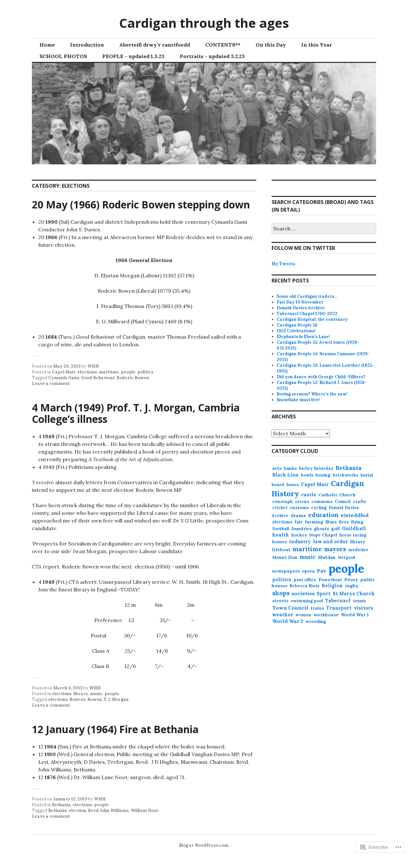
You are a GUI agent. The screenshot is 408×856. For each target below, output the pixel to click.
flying (357, 522)
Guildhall (354, 528)
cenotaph (282, 501)
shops (280, 593)
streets (280, 601)
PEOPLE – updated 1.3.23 (133, 56)
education (323, 515)
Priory (351, 579)
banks (290, 468)
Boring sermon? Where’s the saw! (312, 394)
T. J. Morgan (116, 699)
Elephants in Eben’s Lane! (303, 336)
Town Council (290, 607)
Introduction (87, 44)
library (80, 693)
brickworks (345, 475)
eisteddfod (354, 515)
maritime (109, 372)
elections (87, 372)
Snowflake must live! (298, 399)
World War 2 (287, 621)
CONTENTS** (222, 44)
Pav (321, 570)
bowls (307, 475)
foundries (301, 528)
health (280, 535)
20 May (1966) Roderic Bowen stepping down (141, 204)
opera (308, 571)
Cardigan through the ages (204, 23)
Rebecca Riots (304, 586)
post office (305, 579)
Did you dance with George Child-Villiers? (321, 376)
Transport (339, 608)
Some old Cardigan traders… (307, 296)
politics (145, 372)
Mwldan (327, 557)
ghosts (321, 528)
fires (344, 522)
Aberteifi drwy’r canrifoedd (154, 44)
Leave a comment (51, 383)
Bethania (61, 804)
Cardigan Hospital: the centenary (312, 319)
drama (298, 515)
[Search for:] (324, 229)
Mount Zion (284, 557)
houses (279, 541)
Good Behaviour (98, 377)
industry (300, 541)
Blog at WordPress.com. (204, 845)
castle (308, 495)
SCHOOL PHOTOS (63, 56)
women (303, 615)
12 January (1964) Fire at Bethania (115, 729)
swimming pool (307, 601)
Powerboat (330, 579)
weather (282, 615)
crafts (359, 501)
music (96, 693)
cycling (318, 507)
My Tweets (283, 264)
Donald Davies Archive (301, 308)
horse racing (352, 535)
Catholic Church (337, 495)
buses (293, 484)
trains (317, 608)
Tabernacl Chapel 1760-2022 (307, 313)
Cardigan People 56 (297, 325)
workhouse (326, 615)
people (128, 372)
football (280, 528)
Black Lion (285, 475)
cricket (280, 507)
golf (335, 528)
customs (299, 507)
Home (47, 44)
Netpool (346, 557)
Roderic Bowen (133, 377)
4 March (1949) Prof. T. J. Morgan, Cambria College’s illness (136, 413)
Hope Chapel (323, 535)
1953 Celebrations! (296, 331)
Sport (324, 594)
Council (343, 501)
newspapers (286, 571)
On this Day (271, 44)
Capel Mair (64, 372)
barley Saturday (316, 468)
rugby (352, 586)
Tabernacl (338, 600)
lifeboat (281, 549)
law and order (330, 541)
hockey (299, 535)
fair (298, 522)
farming (314, 522)
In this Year (316, 44)
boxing (323, 475)
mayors (335, 549)
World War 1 (355, 615)
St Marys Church (354, 593)
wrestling (315, 621)
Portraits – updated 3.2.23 (212, 56)
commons (321, 501)
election (77, 810)
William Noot (144, 810)
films (331, 522)
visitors (363, 608)
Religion (332, 586)
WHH (93, 366)
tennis (359, 601)
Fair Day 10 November (300, 302)
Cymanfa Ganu (63, 377)
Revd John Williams (108, 810)
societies (303, 593)
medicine (358, 549)
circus (302, 501)
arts (276, 468)
